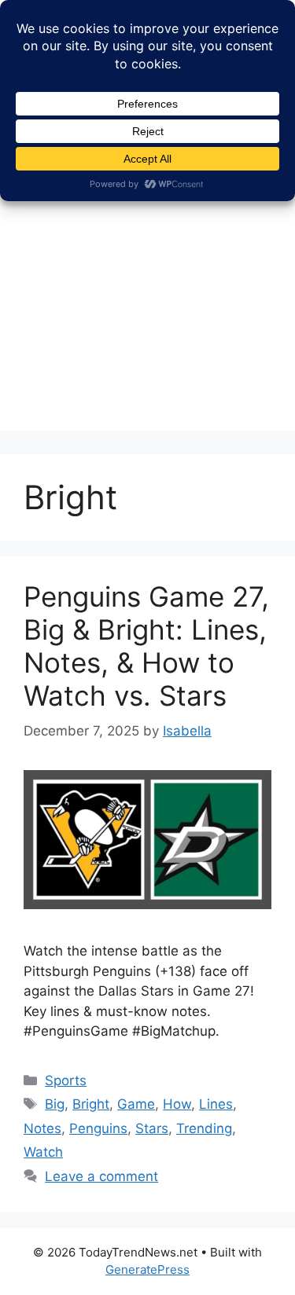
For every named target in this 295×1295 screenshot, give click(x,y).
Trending (204, 1128)
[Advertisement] (147, 283)
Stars (151, 1128)
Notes (42, 1128)
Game (136, 1104)
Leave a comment (101, 1176)
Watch (43, 1152)
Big (55, 1104)
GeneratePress (147, 1269)
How (177, 1104)
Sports (66, 1080)
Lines (216, 1104)
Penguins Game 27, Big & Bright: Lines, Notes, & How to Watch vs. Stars (146, 646)
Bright (90, 1104)
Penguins (98, 1128)
